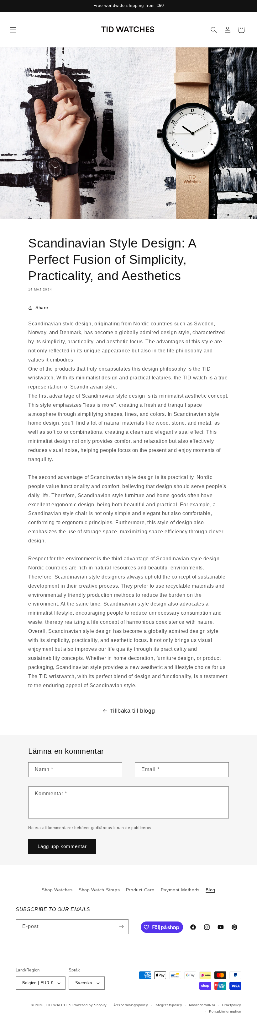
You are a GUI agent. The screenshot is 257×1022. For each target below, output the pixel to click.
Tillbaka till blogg (132, 711)
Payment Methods (180, 889)
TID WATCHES (58, 1005)
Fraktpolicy (231, 1005)
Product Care (140, 889)
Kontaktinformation (225, 1011)
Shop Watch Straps (99, 889)
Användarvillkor (202, 1005)
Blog (210, 889)
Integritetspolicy (168, 1005)
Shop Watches (57, 889)
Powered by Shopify (89, 1005)
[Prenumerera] (121, 926)
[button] (13, 30)
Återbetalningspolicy (130, 1005)
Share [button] (41, 307)
